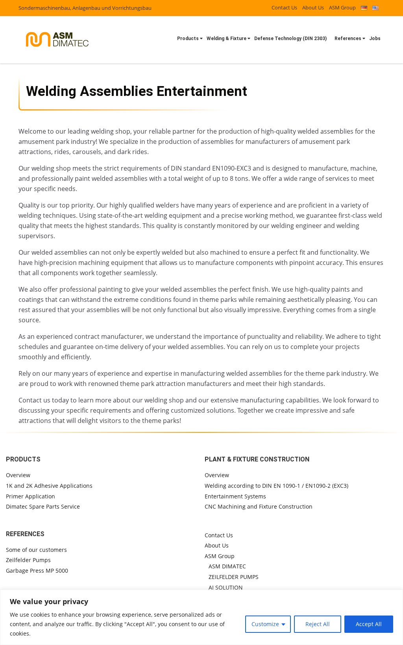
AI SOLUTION (226, 587)
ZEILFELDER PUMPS (234, 577)
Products (188, 38)
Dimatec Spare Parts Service (43, 506)
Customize (265, 624)
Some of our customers (36, 549)
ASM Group (342, 7)
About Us (313, 7)
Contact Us (284, 7)
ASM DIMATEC (227, 566)
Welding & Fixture (226, 38)
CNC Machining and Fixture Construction (258, 506)
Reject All (317, 624)
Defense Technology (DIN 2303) (290, 38)
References (348, 38)
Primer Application (30, 496)
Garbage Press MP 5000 (37, 570)
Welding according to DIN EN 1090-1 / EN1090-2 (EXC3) (276, 485)
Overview (18, 475)
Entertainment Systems (235, 496)
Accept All (369, 624)
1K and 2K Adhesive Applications (49, 485)
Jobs (375, 38)
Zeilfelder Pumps (28, 560)
